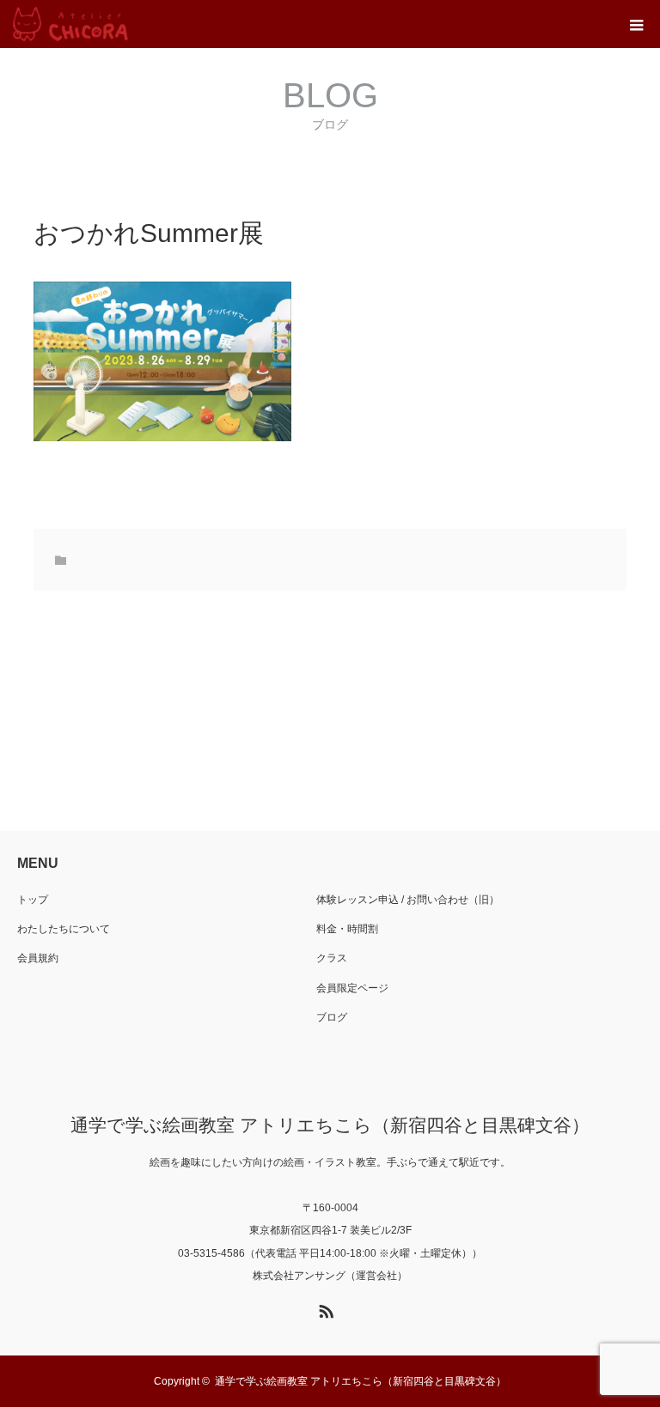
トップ (32, 900)
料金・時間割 (347, 929)
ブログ (331, 1017)
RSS (324, 1308)
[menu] (636, 24)
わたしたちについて (63, 929)
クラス (331, 958)
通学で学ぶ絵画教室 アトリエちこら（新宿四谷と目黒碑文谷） (330, 1125)
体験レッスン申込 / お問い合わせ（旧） (407, 900)
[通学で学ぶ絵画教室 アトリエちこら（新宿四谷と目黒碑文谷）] (70, 24)
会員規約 (37, 958)
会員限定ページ (352, 988)
